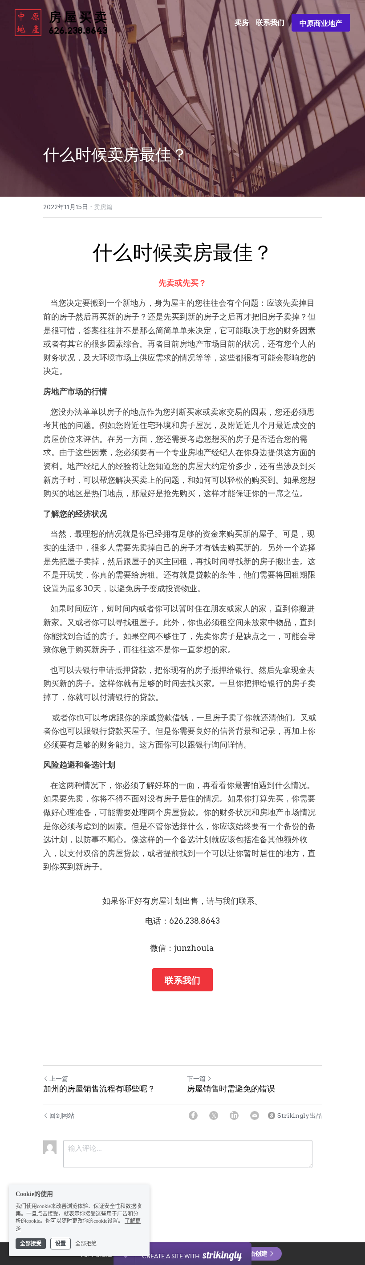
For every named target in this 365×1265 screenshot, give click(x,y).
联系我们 (182, 980)
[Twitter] (213, 1115)
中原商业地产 (321, 23)
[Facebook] (193, 1115)
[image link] (28, 22)
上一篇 (58, 1078)
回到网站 (61, 1115)
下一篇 (196, 1078)
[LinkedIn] (234, 1115)
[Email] (254, 1115)
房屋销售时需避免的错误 (231, 1088)
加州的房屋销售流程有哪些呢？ (99, 1088)
